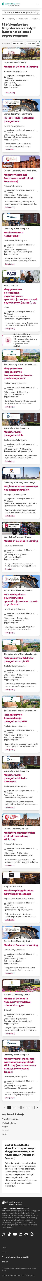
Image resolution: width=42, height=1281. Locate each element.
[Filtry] (38, 43)
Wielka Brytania (9, 1123)
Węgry (5, 1126)
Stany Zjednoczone (10, 1119)
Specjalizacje (18, 43)
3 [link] (18, 1107)
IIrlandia (5, 1130)
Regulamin (5, 1275)
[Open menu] (38, 4)
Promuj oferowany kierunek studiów (15, 1257)
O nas (4, 1252)
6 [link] (32, 1107)
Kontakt (5, 1262)
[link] (37, 1107)
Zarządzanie (31, 43)
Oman (4, 1134)
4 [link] (23, 1107)
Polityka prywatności (17, 1275)
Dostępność (30, 1275)
